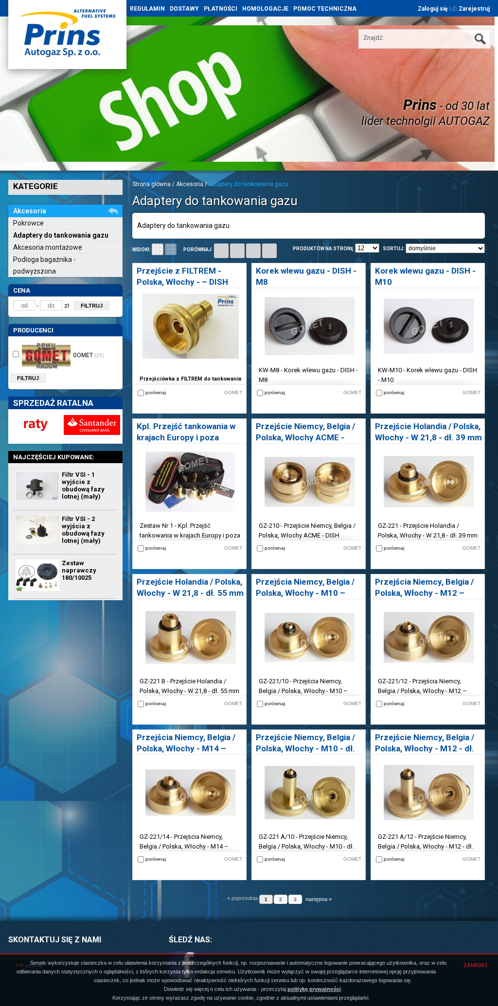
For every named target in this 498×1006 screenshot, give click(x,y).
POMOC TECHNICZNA (324, 8)
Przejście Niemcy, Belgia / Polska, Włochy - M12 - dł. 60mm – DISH (424, 748)
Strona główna (151, 184)
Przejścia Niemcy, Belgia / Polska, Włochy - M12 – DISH (424, 593)
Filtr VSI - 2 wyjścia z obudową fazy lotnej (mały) (83, 529)
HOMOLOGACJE (265, 8)
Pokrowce (28, 223)
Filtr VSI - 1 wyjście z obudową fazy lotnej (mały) (83, 485)
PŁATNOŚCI (220, 8)
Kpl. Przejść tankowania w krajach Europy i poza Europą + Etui (186, 437)
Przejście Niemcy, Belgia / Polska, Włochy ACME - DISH (305, 437)
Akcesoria (189, 184)
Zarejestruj (474, 8)
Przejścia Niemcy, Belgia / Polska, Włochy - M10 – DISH (305, 593)
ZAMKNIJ (475, 965)
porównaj (197, 249)
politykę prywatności (314, 989)
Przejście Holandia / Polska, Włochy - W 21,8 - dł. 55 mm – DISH (190, 593)
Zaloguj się (432, 8)
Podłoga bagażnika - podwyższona (44, 265)
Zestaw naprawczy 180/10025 (79, 570)
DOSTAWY (184, 8)
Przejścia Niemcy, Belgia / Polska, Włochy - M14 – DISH (186, 748)
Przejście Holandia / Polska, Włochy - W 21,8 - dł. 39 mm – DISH (428, 437)
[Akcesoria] (111, 212)
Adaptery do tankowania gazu (60, 235)
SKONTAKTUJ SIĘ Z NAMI (54, 939)
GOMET (88, 355)
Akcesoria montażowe (47, 247)
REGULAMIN (147, 8)
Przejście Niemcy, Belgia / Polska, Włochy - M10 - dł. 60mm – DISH (305, 748)
